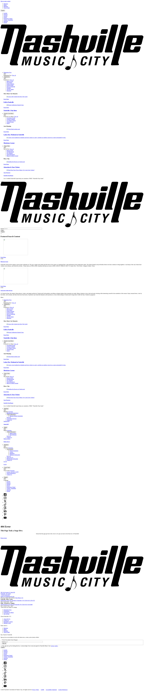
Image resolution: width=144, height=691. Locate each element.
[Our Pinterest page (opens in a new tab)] (5, 515)
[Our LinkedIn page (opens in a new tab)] (5, 512)
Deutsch (6, 14)
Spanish (5, 16)
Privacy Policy (35, 689)
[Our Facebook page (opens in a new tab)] (5, 495)
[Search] (1, 181)
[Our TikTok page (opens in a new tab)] (5, 505)
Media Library (7, 441)
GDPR (42, 689)
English (2, 10)
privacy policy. (54, 646)
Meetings (6, 408)
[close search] (1, 233)
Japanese (6, 21)
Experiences (7, 76)
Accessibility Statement (51, 689)
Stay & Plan (6, 146)
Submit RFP (6, 424)
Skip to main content (5, 1)
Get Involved (10, 449)
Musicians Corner (9, 143)
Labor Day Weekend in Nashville (14, 134)
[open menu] (2, 181)
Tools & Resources (11, 414)
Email (3, 641)
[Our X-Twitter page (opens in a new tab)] (5, 502)
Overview (10, 411)
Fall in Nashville (9, 102)
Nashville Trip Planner (8, 175)
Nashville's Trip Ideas (10, 110)
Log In (5, 464)
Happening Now (8, 72)
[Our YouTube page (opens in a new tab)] (5, 518)
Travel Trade (7, 467)
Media (5, 427)
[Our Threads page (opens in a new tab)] (5, 509)
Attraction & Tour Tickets (12, 167)
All (4, 74)
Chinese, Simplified (8, 20)
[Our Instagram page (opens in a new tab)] (5, 499)
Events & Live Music (8, 113)
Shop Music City (19, 597)
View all (14, 75)
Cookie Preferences (63, 689)
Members (6, 444)
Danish (5, 22)
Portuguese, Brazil (8, 18)
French (5, 17)
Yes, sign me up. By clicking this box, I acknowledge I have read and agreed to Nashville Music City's (30, 646)
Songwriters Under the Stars (6, 290)
